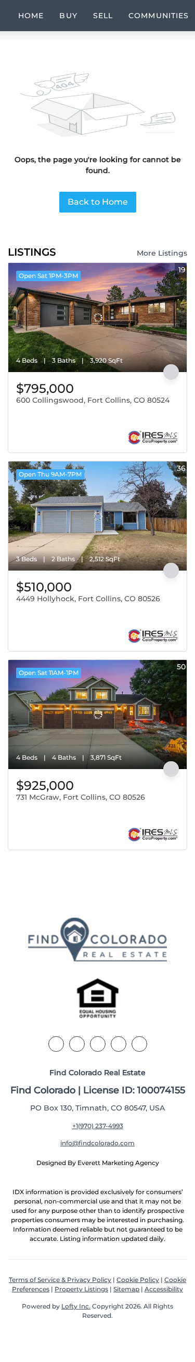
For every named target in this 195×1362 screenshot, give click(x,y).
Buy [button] (68, 15)
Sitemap (126, 1289)
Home (31, 15)
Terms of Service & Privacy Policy (60, 1280)
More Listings (162, 253)
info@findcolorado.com (97, 1143)
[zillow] (98, 1044)
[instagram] (118, 1044)
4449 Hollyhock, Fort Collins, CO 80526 (88, 598)
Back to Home (98, 202)
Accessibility (164, 1289)
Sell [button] (103, 15)
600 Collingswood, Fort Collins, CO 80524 (93, 400)
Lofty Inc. (75, 1306)
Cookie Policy (137, 1280)
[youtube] (139, 1044)
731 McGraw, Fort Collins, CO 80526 (80, 797)
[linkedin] (77, 1044)
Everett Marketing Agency (118, 1163)
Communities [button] (158, 15)
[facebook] (56, 1044)
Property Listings (81, 1289)
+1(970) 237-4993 (97, 1126)
